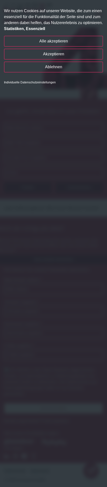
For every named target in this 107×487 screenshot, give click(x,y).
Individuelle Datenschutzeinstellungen (30, 82)
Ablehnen (53, 67)
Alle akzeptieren (53, 41)
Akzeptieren (53, 54)
